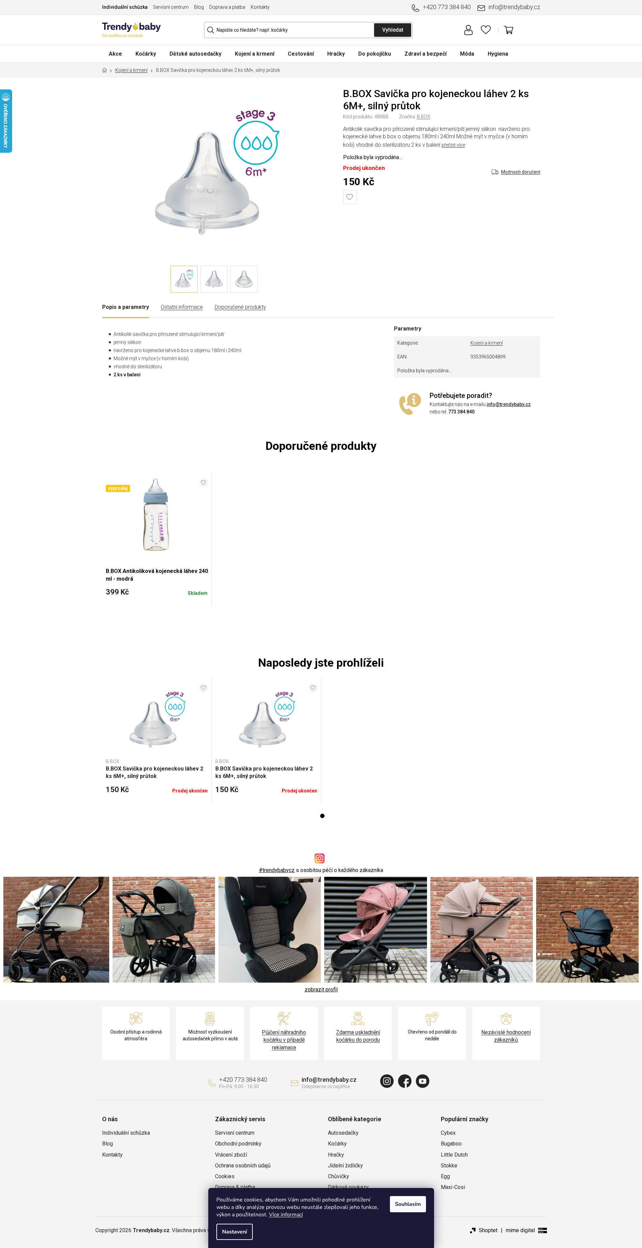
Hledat (392, 30)
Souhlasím (408, 1204)
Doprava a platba (227, 7)
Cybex (448, 1133)
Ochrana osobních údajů (243, 1165)
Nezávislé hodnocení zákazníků (506, 1036)
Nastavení (234, 1232)
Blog (199, 7)
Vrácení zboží (231, 1155)
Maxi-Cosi (453, 1187)
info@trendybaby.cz (514, 6)
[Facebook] (404, 1081)
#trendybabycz (277, 870)
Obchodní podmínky (238, 1143)
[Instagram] (387, 1081)
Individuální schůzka (125, 7)
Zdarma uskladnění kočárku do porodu (358, 1036)
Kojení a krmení (486, 343)
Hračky (336, 1155)
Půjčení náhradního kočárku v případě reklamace (284, 1039)
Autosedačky (343, 1133)
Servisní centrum (171, 7)
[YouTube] (422, 1081)
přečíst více (453, 145)
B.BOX (423, 116)
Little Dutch (454, 1155)
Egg (445, 1176)
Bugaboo (451, 1143)
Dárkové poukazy (348, 1187)
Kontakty (260, 7)
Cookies (225, 1176)
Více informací (286, 1214)
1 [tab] (322, 816)
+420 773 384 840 (447, 6)
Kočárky (337, 1143)
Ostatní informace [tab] (182, 307)
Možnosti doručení (520, 172)
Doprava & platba (235, 1187)
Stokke (449, 1165)
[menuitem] (115, 54)
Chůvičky (338, 1176)
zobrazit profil (321, 989)
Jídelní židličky (345, 1165)
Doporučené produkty (240, 307)
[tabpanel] (157, 740)
